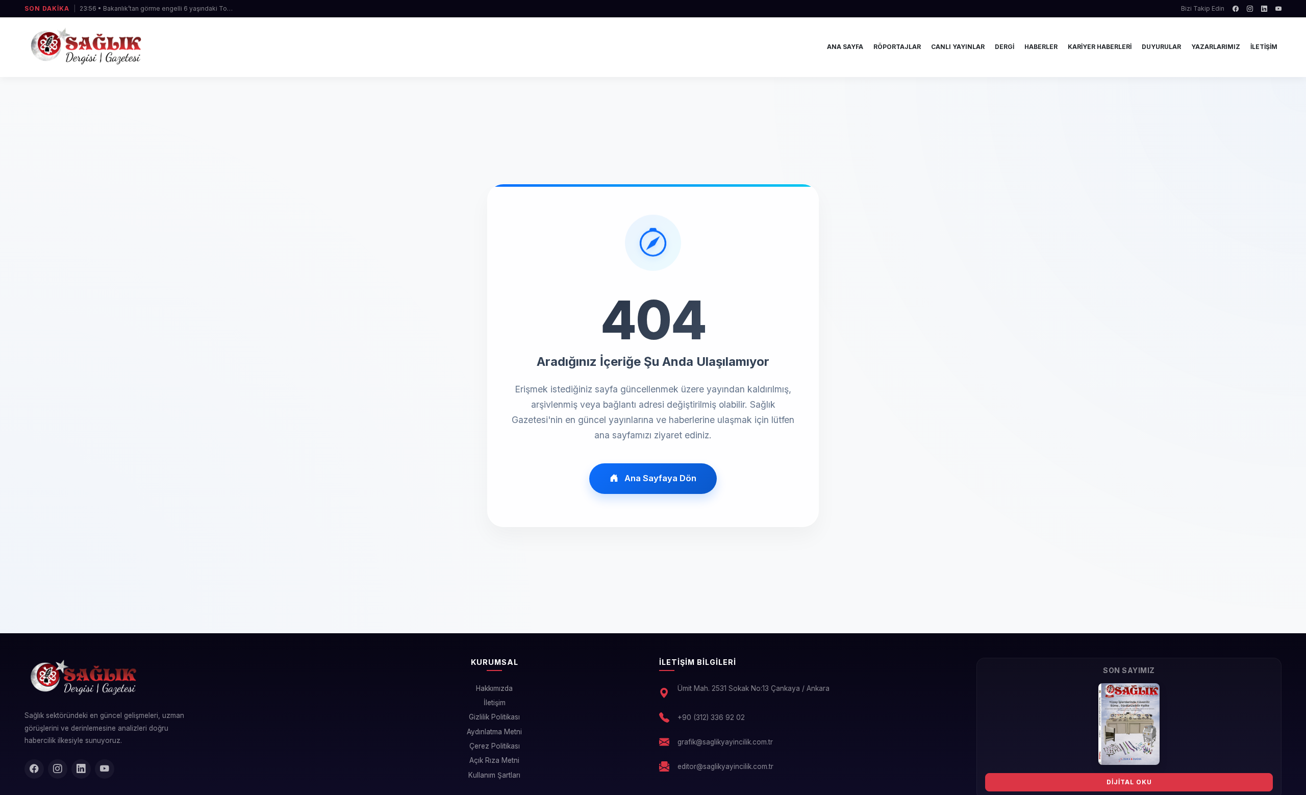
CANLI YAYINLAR (958, 47)
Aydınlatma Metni (494, 732)
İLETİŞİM (1263, 47)
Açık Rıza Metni (494, 760)
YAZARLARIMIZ (1215, 47)
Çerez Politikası (494, 746)
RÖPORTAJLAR (897, 47)
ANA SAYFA (845, 47)
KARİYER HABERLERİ (1100, 47)
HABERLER (1041, 47)
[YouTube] (1278, 8)
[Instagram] (1250, 8)
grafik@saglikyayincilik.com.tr (725, 742)
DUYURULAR (1161, 47)
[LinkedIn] (1264, 8)
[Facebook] (1236, 8)
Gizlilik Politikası (494, 717)
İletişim (495, 703)
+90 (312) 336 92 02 (711, 717)
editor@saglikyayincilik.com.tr (725, 766)
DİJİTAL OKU (1129, 782)
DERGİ (1004, 47)
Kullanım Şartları (494, 775)
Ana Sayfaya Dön (660, 478)
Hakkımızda (494, 688)
